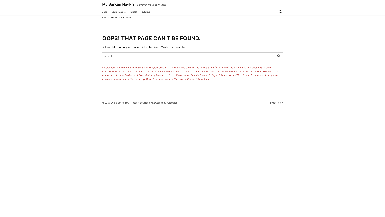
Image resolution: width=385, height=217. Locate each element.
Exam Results (119, 12)
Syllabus (146, 12)
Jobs (104, 12)
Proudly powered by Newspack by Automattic (154, 102)
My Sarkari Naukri (118, 4)
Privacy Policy (276, 102)
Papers (133, 12)
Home (104, 17)
